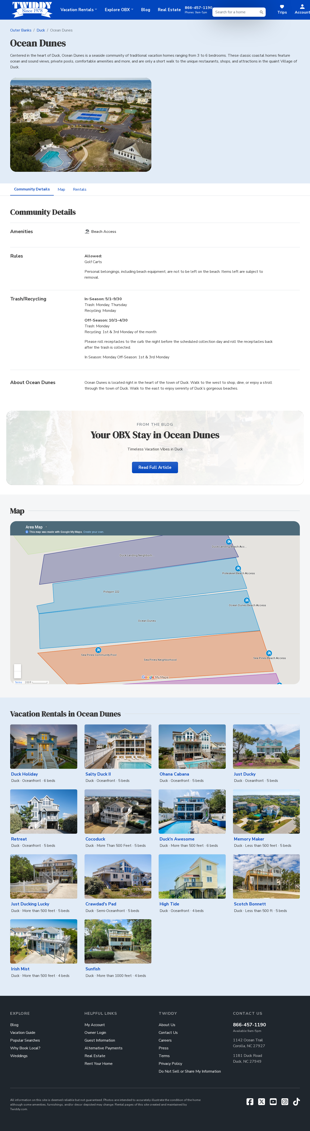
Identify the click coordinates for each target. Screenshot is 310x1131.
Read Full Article (155, 467)
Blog (145, 10)
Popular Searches (25, 1040)
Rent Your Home (99, 1063)
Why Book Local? (25, 1048)
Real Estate (169, 10)
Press (164, 1048)
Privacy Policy (170, 1063)
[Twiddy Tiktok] (296, 1103)
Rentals (79, 189)
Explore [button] (117, 10)
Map (61, 189)
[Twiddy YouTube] (275, 1103)
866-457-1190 (249, 1024)
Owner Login (95, 1032)
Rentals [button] (77, 10)
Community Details (32, 189)
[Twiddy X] (263, 1103)
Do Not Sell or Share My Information (190, 1071)
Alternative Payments (104, 1048)
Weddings (19, 1056)
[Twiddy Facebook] (252, 1103)
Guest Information (100, 1040)
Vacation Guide (22, 1032)
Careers (165, 1040)
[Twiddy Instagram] (286, 1103)
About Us (167, 1025)
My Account (95, 1025)
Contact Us (168, 1032)
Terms (164, 1056)
